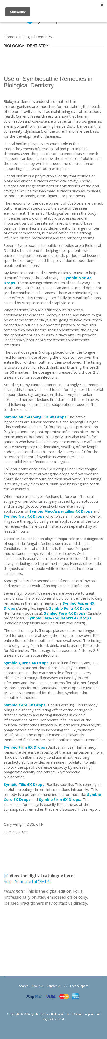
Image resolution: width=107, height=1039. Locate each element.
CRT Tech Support (76, 986)
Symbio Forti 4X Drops (70, 608)
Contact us (53, 986)
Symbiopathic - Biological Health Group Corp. (60, 1014)
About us (37, 986)
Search (23, 986)
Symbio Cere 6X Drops (25, 704)
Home (9, 36)
